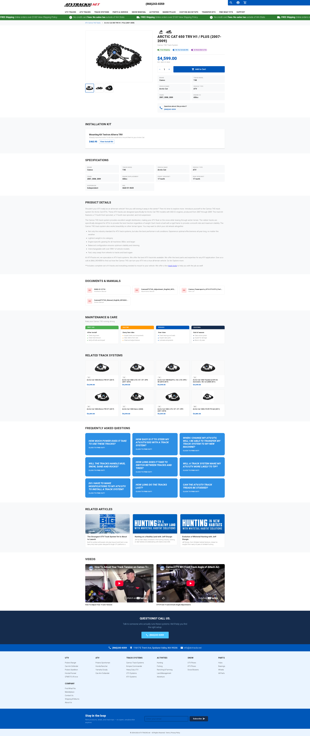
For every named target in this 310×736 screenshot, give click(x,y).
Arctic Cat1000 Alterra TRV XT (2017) (100, 380)
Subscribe (197, 719)
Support (240, 12)
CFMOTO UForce (71, 677)
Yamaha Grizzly (102, 670)
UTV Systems (131, 673)
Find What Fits (226, 12)
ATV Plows (192, 666)
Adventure (161, 677)
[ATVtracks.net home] (82, 7)
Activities (154, 12)
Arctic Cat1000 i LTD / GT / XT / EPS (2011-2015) (135, 381)
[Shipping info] (119, 17)
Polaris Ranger (70, 663)
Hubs (220, 663)
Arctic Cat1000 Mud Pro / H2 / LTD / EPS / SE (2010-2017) (172, 381)
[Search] (231, 2)
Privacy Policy (175, 733)
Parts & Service (120, 12)
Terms (168, 733)
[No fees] (51, 17)
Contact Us (69, 695)
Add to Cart (200, 69)
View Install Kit (106, 142)
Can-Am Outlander (102, 673)
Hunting (160, 663)
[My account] (238, 2)
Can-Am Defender (71, 666)
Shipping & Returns (72, 699)
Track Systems (101, 12)
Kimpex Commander (134, 666)
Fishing (160, 666)
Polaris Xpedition (71, 670)
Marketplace (169, 12)
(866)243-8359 (155, 4)
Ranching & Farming (164, 670)
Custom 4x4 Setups (188, 12)
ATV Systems (131, 677)
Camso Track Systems (135, 663)
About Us (68, 702)
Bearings (221, 666)
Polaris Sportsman (103, 663)
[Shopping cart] (245, 2)
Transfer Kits (209, 12)
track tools (172, 266)
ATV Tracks (85, 12)
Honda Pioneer (70, 673)
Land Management (164, 673)
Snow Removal (139, 12)
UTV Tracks (70, 12)
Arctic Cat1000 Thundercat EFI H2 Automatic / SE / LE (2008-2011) (205, 381)
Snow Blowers (193, 670)
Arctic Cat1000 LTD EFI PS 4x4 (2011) (206, 409)
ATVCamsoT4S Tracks (93, 23)
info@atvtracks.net (193, 647)
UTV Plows (192, 663)
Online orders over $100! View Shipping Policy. (150, 17)
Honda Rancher (102, 666)
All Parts (221, 673)
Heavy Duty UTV (132, 670)
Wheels (221, 670)
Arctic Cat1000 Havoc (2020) (132, 409)
